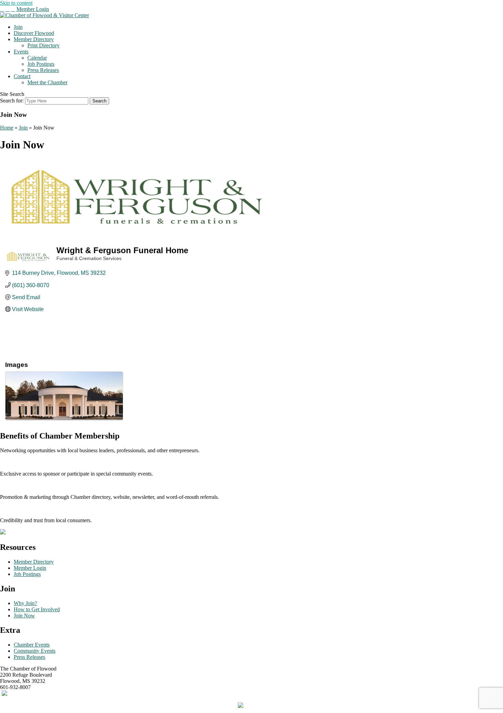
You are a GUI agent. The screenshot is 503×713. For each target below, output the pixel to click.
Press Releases (43, 70)
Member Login (32, 9)
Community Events (34, 651)
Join (18, 27)
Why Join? (25, 603)
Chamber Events (32, 645)
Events (21, 51)
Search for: (12, 100)
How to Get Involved (37, 609)
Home (6, 128)
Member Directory (34, 39)
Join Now (24, 615)
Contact (22, 76)
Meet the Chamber (47, 82)
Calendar (37, 58)
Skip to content (16, 3)
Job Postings (40, 64)
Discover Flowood (34, 33)
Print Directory (43, 45)
